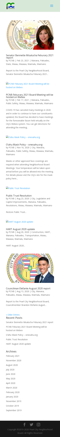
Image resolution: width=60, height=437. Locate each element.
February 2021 (13, 355)
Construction (37, 232)
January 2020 (12, 396)
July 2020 (10, 369)
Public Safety (12, 103)
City (33, 147)
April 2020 (10, 383)
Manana (35, 60)
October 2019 (12, 405)
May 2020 (10, 378)
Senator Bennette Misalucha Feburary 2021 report (29, 56)
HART (47, 232)
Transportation (32, 235)
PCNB (11, 60)
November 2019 (13, 401)
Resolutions (11, 205)
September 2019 (14, 410)
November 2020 (13, 360)
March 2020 (11, 387)
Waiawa (23, 64)
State (8, 64)
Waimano (41, 64)
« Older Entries (13, 314)
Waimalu (32, 64)
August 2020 (12, 365)
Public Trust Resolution (19, 195)
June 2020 (10, 374)
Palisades (44, 60)
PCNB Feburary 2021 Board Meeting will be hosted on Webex (29, 96)
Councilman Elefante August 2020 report (28, 288)
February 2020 (13, 392)
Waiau (15, 64)
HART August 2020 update (20, 229)
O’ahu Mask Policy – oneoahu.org (24, 144)
